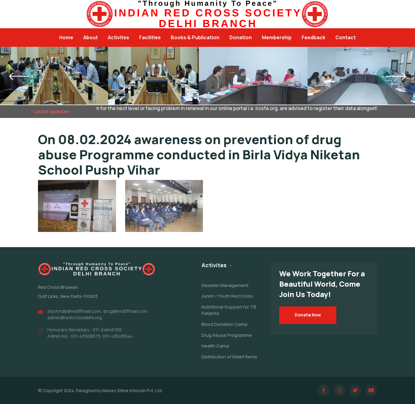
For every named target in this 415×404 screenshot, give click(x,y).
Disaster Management (225, 285)
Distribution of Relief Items (229, 357)
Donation (240, 37)
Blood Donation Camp (224, 324)
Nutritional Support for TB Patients (228, 310)
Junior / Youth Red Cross (227, 296)
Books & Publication (195, 37)
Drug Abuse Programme (226, 335)
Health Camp (215, 346)
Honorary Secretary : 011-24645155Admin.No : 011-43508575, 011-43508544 (89, 332)
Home (66, 37)
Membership (277, 37)
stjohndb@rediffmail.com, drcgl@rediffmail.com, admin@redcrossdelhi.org (98, 314)
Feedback (313, 37)
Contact (345, 37)
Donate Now (308, 315)
